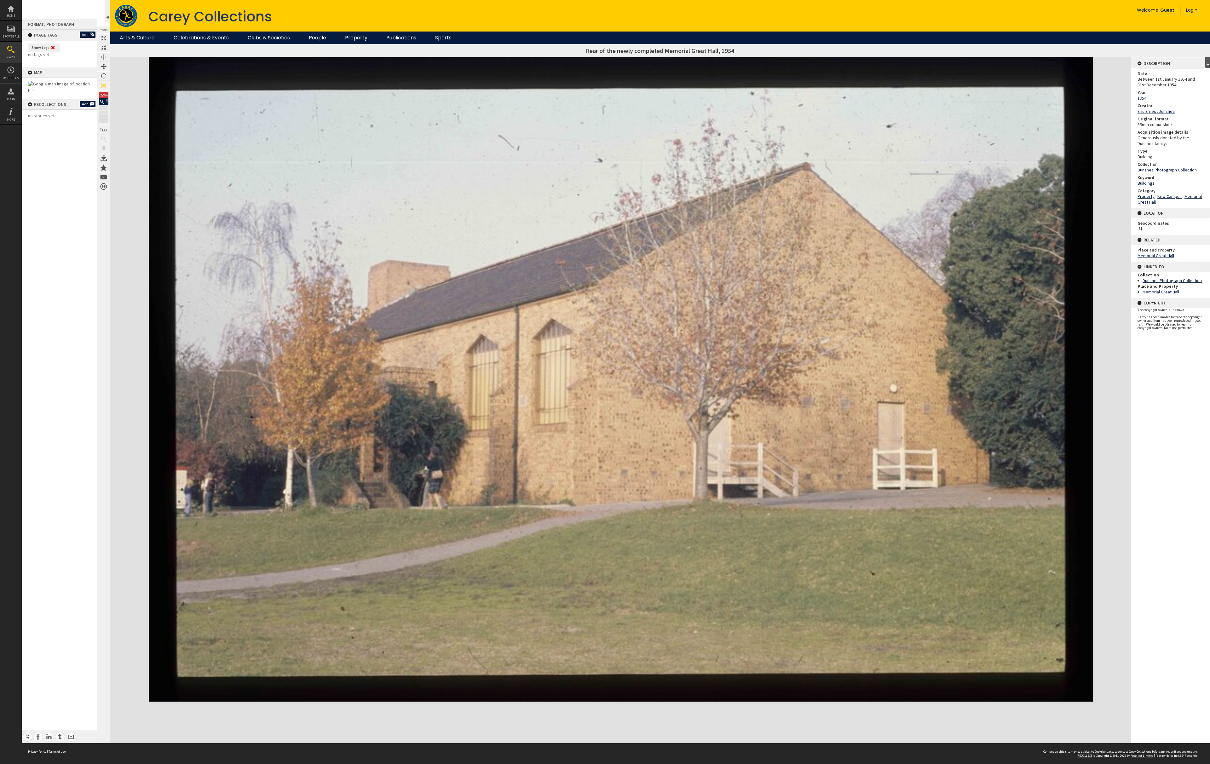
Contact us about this (103, 177)
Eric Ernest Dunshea (1156, 111)
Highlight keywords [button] (103, 148)
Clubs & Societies (269, 38)
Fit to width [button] (103, 57)
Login (11, 99)
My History (11, 78)
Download (103, 158)
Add (85, 34)
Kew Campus (1169, 196)
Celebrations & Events (201, 38)
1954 (1142, 98)
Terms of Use (57, 752)
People (317, 38)
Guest (1167, 10)
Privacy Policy (37, 752)
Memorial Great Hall (1156, 255)
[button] (103, 101)
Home (11, 16)
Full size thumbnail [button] (103, 38)
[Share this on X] (27, 733)
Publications (401, 38)
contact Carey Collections (1134, 752)
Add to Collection (103, 167)
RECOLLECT (1084, 756)
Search (11, 57)
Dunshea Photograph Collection (1167, 170)
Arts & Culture (137, 38)
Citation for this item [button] (103, 186)
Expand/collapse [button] (1207, 62)
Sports (443, 38)
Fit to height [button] (103, 66)
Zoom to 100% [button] (103, 85)
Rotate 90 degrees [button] (103, 76)
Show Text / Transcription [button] (103, 130)
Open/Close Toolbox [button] (107, 11)
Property (356, 38)
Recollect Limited (1142, 756)
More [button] (11, 120)
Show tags (40, 47)
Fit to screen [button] (103, 47)
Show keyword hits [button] (103, 139)
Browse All (11, 36)
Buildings (1146, 183)
